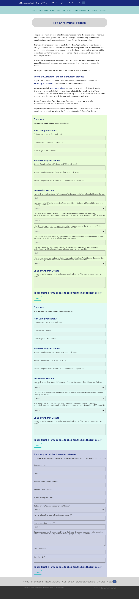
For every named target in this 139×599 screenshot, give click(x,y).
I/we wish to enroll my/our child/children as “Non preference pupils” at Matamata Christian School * (68, 382)
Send (37, 298)
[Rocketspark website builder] (105, 588)
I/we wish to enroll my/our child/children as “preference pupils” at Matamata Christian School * (69, 194)
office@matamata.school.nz (29, 3)
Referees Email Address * (43, 489)
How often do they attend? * (44, 523)
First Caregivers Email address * (45, 150)
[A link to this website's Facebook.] (83, 2)
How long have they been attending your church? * (53, 515)
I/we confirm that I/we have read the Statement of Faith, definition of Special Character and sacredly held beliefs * (68, 203)
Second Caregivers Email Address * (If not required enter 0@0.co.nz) (59, 180)
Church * (37, 473)
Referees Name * (40, 465)
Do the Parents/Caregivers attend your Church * (52, 506)
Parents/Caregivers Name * (44, 498)
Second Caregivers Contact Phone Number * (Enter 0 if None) (56, 172)
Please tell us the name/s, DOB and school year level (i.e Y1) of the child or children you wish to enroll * (69, 275)
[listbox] (69, 198)
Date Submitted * (40, 548)
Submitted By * (39, 557)
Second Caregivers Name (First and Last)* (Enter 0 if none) (55, 164)
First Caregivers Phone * (42, 330)
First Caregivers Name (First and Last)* (48, 134)
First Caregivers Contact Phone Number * (49, 142)
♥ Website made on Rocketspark (53, 587)
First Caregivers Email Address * (45, 338)
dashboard (38, 587)
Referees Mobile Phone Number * (46, 481)
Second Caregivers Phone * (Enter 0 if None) (50, 360)
